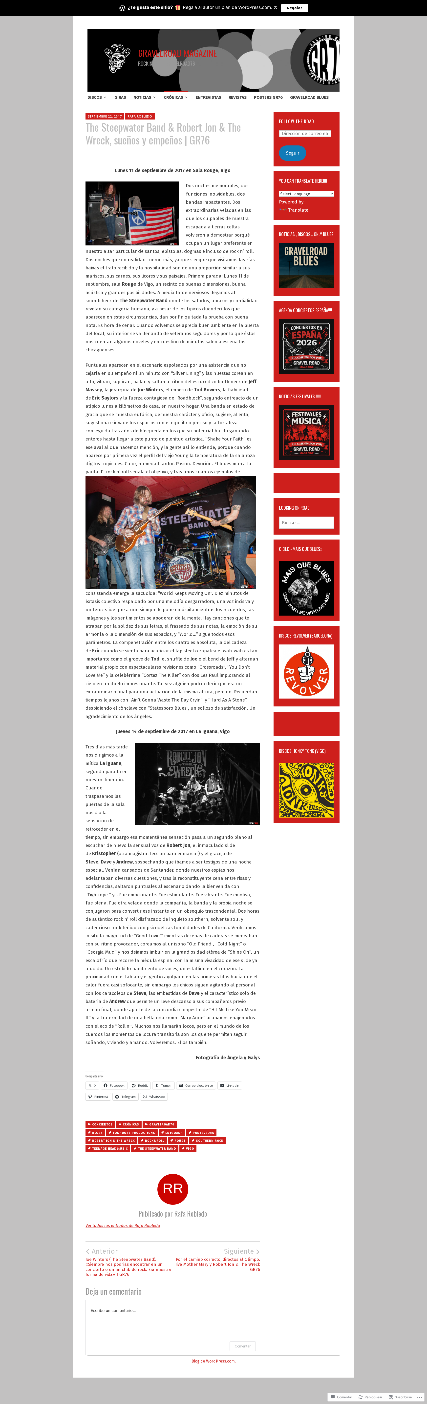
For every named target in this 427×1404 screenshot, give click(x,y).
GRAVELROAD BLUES (309, 97)
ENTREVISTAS (208, 97)
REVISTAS (238, 97)
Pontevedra (203, 1133)
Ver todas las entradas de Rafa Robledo (122, 1225)
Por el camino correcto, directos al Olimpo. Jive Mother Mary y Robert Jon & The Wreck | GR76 (217, 1259)
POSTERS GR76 (268, 97)
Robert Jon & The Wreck (113, 1141)
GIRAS (120, 97)
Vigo (190, 1148)
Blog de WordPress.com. (214, 1361)
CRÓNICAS (173, 97)
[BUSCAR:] (306, 523)
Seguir (292, 153)
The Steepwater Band (157, 1148)
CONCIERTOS (102, 1124)
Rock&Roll (154, 1141)
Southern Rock (209, 1141)
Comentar (243, 1346)
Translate (298, 210)
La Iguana (174, 1133)
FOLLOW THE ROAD (296, 121)
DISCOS (94, 97)
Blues (97, 1133)
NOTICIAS (142, 97)
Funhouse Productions (134, 1133)
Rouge (180, 1141)
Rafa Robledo (140, 116)
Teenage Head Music (110, 1148)
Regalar (294, 8)
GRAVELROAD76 (161, 1124)
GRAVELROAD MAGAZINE (177, 52)
